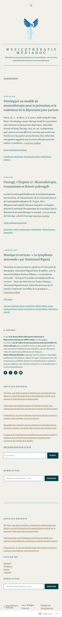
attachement (18, 156)
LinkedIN (7, 572)
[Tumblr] (5, 372)
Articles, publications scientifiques (15, 150)
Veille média (8, 299)
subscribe (51, 478)
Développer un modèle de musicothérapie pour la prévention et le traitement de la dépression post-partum (31, 105)
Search (53, 455)
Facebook (7, 563)
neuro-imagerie (29, 309)
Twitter (6, 569)
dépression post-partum (32, 156)
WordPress (8, 566)
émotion (16, 229)
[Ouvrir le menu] (31, 5)
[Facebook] (21, 372)
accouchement (8, 156)
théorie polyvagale (48, 229)
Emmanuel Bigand (10, 309)
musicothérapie (46, 156)
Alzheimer (7, 306)
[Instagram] (15, 372)
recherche (7, 312)
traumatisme (8, 232)
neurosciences (52, 309)
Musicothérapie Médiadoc (31, 51)
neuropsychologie (41, 309)
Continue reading (32, 143)
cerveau (50, 306)
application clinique (18, 306)
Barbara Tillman (41, 306)
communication (25, 229)
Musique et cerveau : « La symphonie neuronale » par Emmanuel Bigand (28, 257)
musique (20, 309)
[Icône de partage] (10, 372)
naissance (7, 159)
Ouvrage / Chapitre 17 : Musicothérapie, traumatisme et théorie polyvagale (30, 184)
